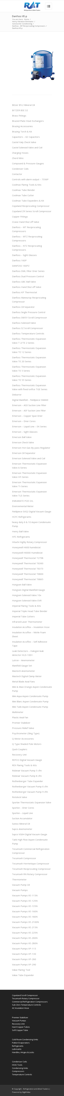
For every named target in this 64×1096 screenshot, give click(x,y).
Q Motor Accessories (23, 738)
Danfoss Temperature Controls (28, 333)
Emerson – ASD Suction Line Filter (29, 405)
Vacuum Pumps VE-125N (25, 900)
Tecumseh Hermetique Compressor (30, 863)
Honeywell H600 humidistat (26, 547)
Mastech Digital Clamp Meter (27, 676)
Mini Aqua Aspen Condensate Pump (30, 696)
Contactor (17, 174)
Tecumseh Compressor (24, 858)
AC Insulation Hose (20, 1008)
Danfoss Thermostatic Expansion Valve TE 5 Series (29, 368)
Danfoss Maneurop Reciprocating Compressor (29, 299)
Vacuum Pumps (20, 890)
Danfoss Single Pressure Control (28, 312)
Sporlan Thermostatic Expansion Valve (31, 802)
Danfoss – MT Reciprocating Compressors (28, 26)
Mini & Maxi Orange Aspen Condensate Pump (32, 688)
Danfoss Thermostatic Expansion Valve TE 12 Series (29, 350)
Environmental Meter (23, 506)
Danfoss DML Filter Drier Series (28, 271)
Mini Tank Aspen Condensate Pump (30, 706)
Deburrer (17, 394)
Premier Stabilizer (21, 722)
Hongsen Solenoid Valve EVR (27, 600)
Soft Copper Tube (20, 1030)
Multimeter (17, 712)
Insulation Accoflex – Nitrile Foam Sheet (29, 634)
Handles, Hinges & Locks (23, 1052)
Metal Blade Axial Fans (23, 681)
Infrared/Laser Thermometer (27, 621)
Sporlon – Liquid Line (22, 813)
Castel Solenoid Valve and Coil (27, 147)
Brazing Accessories (22, 126)
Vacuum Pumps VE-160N (25, 911)
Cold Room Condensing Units (25, 1039)
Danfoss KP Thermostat (24, 292)
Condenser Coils (20, 168)
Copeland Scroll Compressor (25, 995)
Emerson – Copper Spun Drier (27, 415)
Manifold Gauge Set (22, 665)
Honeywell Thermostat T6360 (27, 563)
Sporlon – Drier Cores (23, 807)
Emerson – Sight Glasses (25, 431)
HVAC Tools (17, 1065)
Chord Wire (18, 158)
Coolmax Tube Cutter (23, 195)
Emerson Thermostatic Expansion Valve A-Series (29, 465)
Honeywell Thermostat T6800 (27, 573)
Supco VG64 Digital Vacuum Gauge (29, 834)
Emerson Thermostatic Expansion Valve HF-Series (29, 474)
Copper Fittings (20, 216)
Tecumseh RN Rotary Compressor (29, 874)
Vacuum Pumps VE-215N (25, 927)
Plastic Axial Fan (20, 717)
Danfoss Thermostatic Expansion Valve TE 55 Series (29, 377)
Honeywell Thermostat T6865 (27, 579)
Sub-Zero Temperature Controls (26, 1004)
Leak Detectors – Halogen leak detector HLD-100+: (28, 652)
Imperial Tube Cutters (23, 616)
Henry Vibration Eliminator (22, 21)
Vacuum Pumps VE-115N (25, 895)
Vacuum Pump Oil (21, 884)
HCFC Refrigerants (21, 516)
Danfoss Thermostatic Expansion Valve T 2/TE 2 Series (29, 340)
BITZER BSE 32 (20, 110)
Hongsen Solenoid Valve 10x (26, 595)
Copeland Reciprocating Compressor (31, 205)
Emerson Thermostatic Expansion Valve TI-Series (29, 484)
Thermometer (19, 879)
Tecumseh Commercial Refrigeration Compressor (30, 850)
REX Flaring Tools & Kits (24, 765)
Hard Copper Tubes (21, 1027)
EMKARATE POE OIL (22, 500)
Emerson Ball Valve (22, 437)
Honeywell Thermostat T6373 (27, 568)
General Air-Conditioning (22, 24)
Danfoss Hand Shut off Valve (26, 286)
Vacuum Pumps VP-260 (24, 959)
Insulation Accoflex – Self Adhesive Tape (29, 643)
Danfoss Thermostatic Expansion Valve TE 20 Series (29, 359)
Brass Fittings (19, 115)
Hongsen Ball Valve (22, 584)
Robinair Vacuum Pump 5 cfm (27, 770)
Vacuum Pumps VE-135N (25, 906)
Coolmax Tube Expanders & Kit (28, 200)
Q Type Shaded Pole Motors (26, 743)
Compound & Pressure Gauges (28, 163)
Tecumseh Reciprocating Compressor (31, 868)
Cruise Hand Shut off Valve (25, 221)
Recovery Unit (19, 754)
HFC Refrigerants (21, 536)
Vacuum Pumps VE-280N (25, 943)
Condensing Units (20, 1068)
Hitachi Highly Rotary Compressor (29, 542)
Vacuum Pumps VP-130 (24, 953)
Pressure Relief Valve (23, 728)
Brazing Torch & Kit (22, 131)
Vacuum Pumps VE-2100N (25, 921)
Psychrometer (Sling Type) (25, 733)
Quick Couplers (19, 749)
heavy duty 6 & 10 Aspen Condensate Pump (31, 524)
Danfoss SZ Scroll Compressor (27, 328)
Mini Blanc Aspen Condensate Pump (30, 701)
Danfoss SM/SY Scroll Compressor (29, 317)
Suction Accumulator (22, 818)
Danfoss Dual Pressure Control (28, 276)
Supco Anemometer (22, 828)
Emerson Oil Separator (23, 453)
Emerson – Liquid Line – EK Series (29, 426)
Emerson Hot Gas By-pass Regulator (31, 447)
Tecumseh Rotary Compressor (25, 998)
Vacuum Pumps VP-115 (24, 948)
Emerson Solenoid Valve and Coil (28, 458)
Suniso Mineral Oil (21, 823)
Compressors (18, 1071)
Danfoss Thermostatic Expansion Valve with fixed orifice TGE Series (29, 387)
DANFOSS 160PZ (20, 265)
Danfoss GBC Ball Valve (24, 281)
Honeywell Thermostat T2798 (27, 557)
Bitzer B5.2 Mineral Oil (23, 104)
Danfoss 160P (19, 260)
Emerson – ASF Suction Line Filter (29, 410)
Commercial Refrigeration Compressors (30, 1001)
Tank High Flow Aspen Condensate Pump (30, 841)
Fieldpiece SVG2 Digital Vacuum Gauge (31, 511)
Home (26, 19)
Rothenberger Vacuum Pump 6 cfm (30, 786)
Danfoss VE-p (19, 16)
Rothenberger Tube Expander (27, 781)
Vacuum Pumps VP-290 (24, 964)
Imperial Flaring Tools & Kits (26, 605)
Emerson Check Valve (23, 442)
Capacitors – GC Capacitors (26, 136)
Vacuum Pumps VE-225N (25, 932)
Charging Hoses (20, 152)
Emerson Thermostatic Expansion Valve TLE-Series (29, 493)
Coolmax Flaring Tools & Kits (26, 184)
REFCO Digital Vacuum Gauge (27, 759)
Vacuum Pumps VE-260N (25, 937)
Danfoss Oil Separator (23, 306)
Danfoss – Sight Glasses (24, 255)
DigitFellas (26, 1092)
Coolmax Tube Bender (23, 189)
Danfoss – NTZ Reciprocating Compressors (27, 247)
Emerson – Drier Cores (24, 421)
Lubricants (16, 1049)
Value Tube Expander (23, 975)
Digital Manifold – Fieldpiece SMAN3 (30, 399)
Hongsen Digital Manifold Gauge (28, 589)
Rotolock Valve (19, 797)
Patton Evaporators (21, 1042)
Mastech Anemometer (23, 670)
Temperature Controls (22, 1074)
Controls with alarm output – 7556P (30, 179)
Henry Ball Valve (20, 531)
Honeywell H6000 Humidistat (27, 552)
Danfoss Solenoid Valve (24, 322)
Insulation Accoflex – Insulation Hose (31, 627)
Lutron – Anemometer (23, 660)
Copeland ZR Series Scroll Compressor (31, 211)
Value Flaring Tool (21, 969)
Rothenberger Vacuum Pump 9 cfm (30, 791)
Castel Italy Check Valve (24, 142)
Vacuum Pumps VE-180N (25, 916)
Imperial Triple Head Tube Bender (29, 611)
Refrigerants (17, 1046)
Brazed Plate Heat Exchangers (28, 120)
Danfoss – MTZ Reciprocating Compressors (27, 238)
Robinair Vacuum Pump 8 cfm (27, 775)
